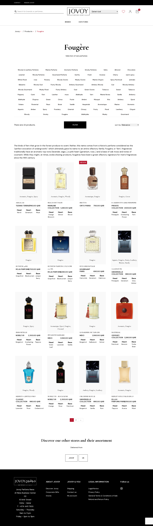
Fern (43, 95)
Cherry (115, 75)
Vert (91, 95)
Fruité (72, 99)
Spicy (45, 109)
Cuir (112, 85)
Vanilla (119, 95)
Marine (117, 104)
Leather (55, 95)
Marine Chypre (98, 80)
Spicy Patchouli (116, 80)
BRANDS (68, 22)
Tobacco (105, 90)
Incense (102, 75)
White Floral (22, 80)
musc (67, 95)
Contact (17, 3)
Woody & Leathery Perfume (28, 70)
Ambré (84, 99)
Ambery (120, 99)
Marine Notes (105, 95)
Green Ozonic (90, 90)
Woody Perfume (38, 75)
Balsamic (22, 85)
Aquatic (21, 109)
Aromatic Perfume (71, 70)
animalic (132, 80)
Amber (33, 109)
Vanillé (72, 104)
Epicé (133, 99)
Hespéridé (86, 104)
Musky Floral (43, 90)
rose (35, 80)
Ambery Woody (97, 85)
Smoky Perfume (91, 70)
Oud (75, 90)
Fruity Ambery (61, 90)
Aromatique (102, 104)
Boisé (60, 104)
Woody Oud (38, 85)
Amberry (132, 95)
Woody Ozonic (62, 80)
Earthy (77, 75)
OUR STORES (83, 22)
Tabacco (131, 90)
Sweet (118, 90)
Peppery (21, 95)
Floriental (34, 104)
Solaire (21, 104)
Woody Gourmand (25, 90)
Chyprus (35, 99)
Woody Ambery (128, 85)
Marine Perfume (51, 70)
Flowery (47, 80)
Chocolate (131, 70)
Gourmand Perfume (59, 75)
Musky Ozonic (80, 80)
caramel (22, 75)
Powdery (57, 109)
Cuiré (33, 95)
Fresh (90, 75)
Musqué (97, 99)
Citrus (60, 99)
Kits (108, 99)
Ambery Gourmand (76, 85)
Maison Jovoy (29, 3)
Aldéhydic (79, 95)
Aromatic (130, 104)
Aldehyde (21, 99)
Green (48, 99)
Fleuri (48, 104)
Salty (106, 70)
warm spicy (130, 75)
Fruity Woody (56, 85)
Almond (117, 70)
